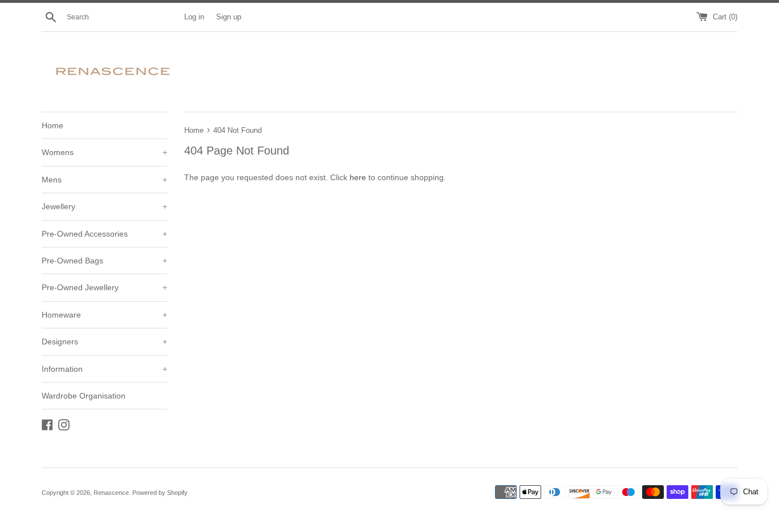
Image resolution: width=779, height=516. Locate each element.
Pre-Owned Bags (104, 260)
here (358, 177)
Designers (104, 341)
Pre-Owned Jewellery (104, 287)
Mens (104, 179)
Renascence (111, 492)
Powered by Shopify (160, 492)
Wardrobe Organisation (83, 395)
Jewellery (104, 206)
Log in (194, 17)
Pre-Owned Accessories (104, 233)
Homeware (104, 314)
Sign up (228, 17)
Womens (104, 152)
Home (52, 125)
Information (104, 368)
